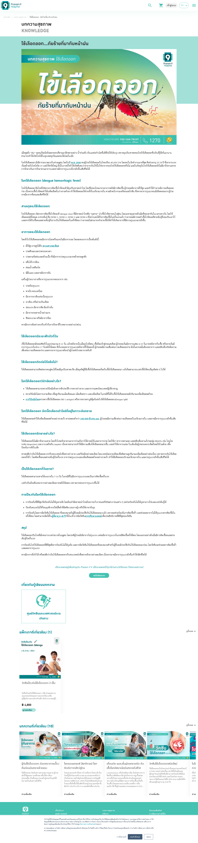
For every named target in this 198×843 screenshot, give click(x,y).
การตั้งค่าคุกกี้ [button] (121, 837)
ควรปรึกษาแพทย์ (93, 516)
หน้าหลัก (6, 17)
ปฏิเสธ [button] (148, 837)
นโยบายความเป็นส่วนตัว (87, 824)
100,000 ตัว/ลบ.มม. (90, 418)
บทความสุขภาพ (20, 17)
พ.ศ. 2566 (76, 162)
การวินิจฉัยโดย (32, 399)
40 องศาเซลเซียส (50, 245)
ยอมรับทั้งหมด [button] (135, 837)
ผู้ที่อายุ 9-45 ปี (59, 516)
